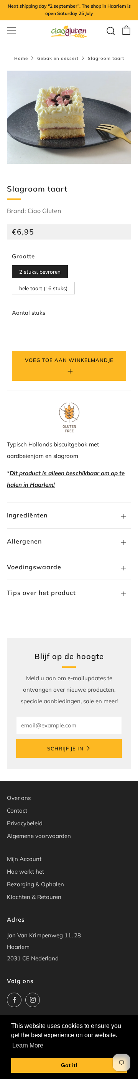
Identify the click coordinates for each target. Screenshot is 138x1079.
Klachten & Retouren (34, 897)
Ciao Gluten (44, 211)
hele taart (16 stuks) (43, 288)
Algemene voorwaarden (39, 835)
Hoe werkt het (25, 871)
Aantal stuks (28, 312)
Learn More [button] (27, 1045)
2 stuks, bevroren (40, 271)
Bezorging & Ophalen (35, 884)
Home (21, 58)
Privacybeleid (25, 823)
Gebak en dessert (58, 58)
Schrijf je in (65, 748)
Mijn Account (24, 859)
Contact (17, 810)
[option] (69, 117)
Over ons (19, 797)
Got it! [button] (69, 1065)
